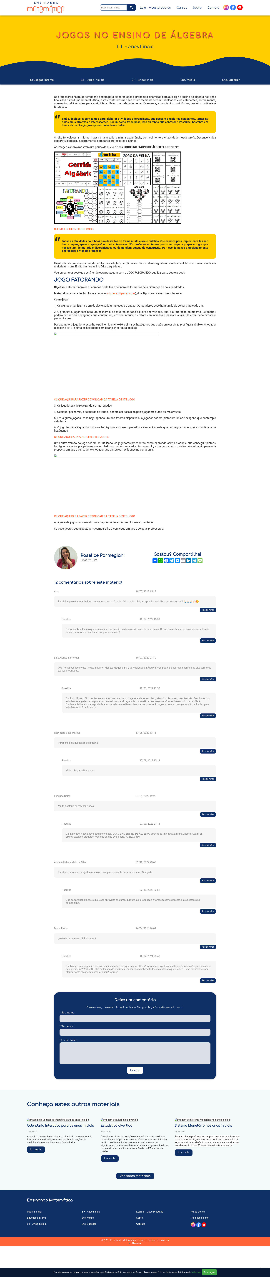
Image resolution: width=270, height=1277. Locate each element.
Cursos (182, 7)
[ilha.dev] (135, 1243)
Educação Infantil (42, 80)
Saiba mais (196, 1272)
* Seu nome (67, 1012)
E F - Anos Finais (135, 46)
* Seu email (67, 1026)
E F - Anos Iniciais (92, 80)
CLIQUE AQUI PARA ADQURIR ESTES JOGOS (81, 436)
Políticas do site (199, 1217)
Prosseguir (209, 1272)
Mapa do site (198, 1211)
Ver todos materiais (135, 1176)
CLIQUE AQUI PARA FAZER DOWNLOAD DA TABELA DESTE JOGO (94, 399)
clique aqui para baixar (121, 293)
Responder (208, 610)
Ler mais (36, 1149)
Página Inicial (34, 1211)
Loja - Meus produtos (155, 7)
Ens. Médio (187, 80)
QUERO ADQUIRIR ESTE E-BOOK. (74, 229)
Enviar (135, 1070)
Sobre (197, 7)
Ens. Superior (231, 80)
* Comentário (68, 1040)
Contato (213, 7)
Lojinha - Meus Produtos (149, 1211)
